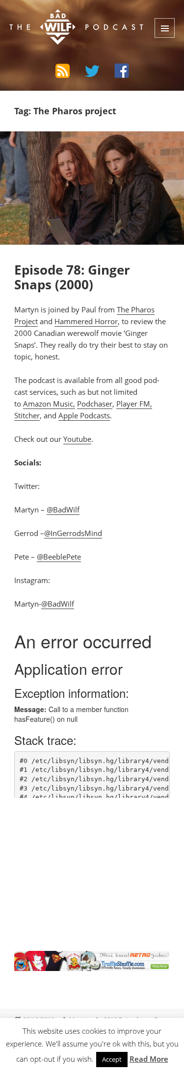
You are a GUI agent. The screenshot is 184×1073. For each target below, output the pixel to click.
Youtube (77, 439)
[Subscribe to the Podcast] (62, 70)
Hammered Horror (86, 321)
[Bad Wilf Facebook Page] (121, 70)
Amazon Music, (49, 404)
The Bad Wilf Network (69, 16)
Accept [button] (112, 1059)
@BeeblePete (59, 557)
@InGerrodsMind (73, 533)
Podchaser (94, 404)
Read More (149, 1059)
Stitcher (27, 415)
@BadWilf (63, 509)
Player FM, (134, 404)
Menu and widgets (165, 28)
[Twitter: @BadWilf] (92, 72)
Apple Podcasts (84, 415)
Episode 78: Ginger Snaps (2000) (72, 277)
